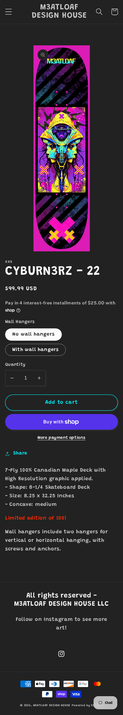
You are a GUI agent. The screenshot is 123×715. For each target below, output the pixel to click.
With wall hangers (35, 350)
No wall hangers (33, 334)
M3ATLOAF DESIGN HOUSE (52, 705)
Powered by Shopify (87, 705)
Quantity (15, 365)
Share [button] (20, 453)
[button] (8, 11)
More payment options (61, 438)
